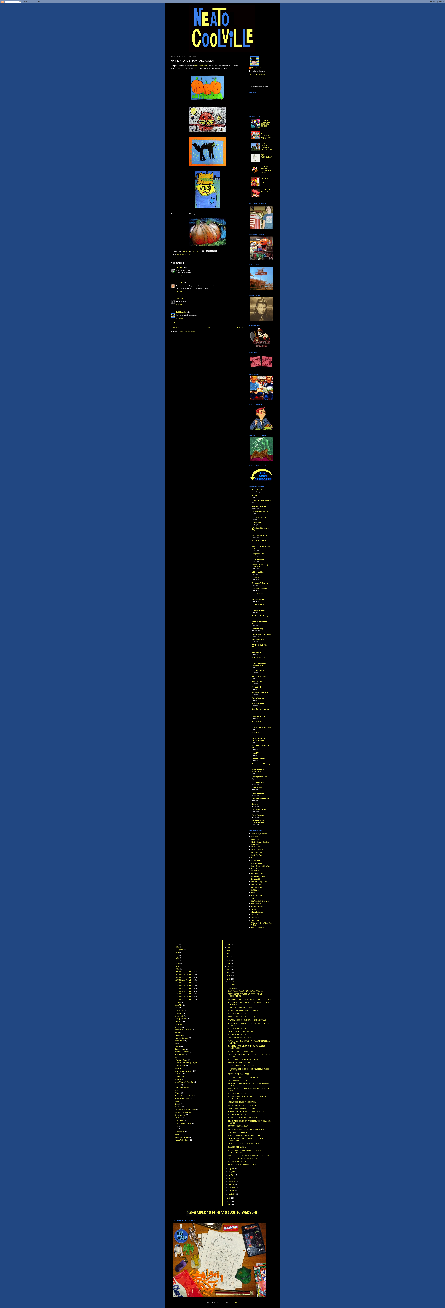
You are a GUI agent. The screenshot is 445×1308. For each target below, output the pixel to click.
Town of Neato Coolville (183, 1123)
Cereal (177, 1007)
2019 (229, 950)
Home (208, 327)
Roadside (178, 1101)
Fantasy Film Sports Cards (183, 1030)
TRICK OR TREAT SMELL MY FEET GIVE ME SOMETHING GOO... (245, 995)
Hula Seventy (256, 652)
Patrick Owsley (257, 687)
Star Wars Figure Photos (183, 1112)
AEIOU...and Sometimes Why (260, 529)
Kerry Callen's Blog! (259, 541)
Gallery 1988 (255, 860)
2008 (229, 1198)
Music (177, 1090)
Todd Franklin (186, 251)
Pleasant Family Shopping (261, 764)
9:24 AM (179, 275)
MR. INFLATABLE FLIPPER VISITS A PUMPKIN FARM (248, 1129)
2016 (229, 957)
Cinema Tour (255, 846)
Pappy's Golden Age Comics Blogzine (259, 664)
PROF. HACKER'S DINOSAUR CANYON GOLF (266, 146)
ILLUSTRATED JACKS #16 (237, 1034)
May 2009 (232, 1181)
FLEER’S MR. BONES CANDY (266, 191)
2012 (229, 969)
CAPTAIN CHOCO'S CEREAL (264, 180)
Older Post (240, 327)
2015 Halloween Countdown (184, 996)
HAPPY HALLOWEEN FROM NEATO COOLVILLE (246, 991)
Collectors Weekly (257, 852)
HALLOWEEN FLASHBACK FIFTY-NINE (243, 1059)
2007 (229, 1201)
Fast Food (178, 1032)
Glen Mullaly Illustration (260, 798)
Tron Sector (255, 917)
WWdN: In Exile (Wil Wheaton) (259, 646)
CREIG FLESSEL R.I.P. (266, 156)
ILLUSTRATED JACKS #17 (237, 1028)
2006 (229, 1204)
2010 (229, 976)
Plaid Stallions (257, 681)
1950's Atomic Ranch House (261, 727)
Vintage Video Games (182, 1140)
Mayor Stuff (179, 1068)
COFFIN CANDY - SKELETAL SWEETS (242, 1105)
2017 (229, 954)
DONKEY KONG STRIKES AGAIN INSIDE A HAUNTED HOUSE (248, 1090)
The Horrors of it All (259, 517)
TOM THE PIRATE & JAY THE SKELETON (243, 1144)
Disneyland (178, 1021)
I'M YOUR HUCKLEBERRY (238, 1126)
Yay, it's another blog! (259, 809)
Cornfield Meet (257, 787)
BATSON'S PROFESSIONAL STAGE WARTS (244, 1010)
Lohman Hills (255, 879)
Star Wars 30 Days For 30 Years (185, 1109)
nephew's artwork (200, 65)
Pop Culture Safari (258, 489)
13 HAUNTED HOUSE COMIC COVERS (242, 1102)
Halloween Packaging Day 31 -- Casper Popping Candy (266, 135)
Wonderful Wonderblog (260, 616)
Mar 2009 (232, 1188)
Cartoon (177, 1002)
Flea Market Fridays (181, 1038)
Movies (177, 1085)
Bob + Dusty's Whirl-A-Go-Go (261, 746)
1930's (177, 947)
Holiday (177, 1046)
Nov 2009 (232, 985)
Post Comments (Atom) (187, 331)
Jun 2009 (232, 1178)
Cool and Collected (258, 658)
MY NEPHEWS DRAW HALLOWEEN (241, 1017)
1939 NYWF (179, 950)
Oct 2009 (232, 988)
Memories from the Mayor (183, 1071)
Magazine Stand (180, 1065)
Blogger (235, 1302)
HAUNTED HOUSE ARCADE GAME (241, 1051)
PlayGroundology (258, 559)
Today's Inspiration (258, 793)
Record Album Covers (182, 1098)
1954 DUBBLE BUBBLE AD (238, 1132)
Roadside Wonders (257, 887)
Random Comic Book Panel (184, 1096)
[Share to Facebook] (213, 251)
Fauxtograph (179, 1035)
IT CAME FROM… (259, 605)
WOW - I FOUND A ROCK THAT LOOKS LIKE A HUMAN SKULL (249, 1055)
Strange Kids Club (257, 906)
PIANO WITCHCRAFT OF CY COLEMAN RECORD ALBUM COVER (249, 1122)
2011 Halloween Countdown (184, 985)
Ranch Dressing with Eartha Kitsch (259, 770)
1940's (177, 952)
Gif (176, 1043)
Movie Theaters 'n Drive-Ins (184, 1082)
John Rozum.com (258, 639)
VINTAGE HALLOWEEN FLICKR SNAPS (243, 1077)
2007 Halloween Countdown (184, 974)
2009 (229, 979)
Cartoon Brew (256, 522)
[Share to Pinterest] (215, 251)
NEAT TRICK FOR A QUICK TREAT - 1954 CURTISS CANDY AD (247, 1098)
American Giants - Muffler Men (261, 547)
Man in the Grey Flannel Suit (260, 882)
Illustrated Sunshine (181, 1052)
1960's (177, 958)
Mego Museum (256, 884)
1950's (177, 955)
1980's (177, 963)
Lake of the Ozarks (181, 1060)
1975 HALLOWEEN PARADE (238, 1080)
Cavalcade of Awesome (259, 588)
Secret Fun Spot (256, 895)
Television (178, 1118)
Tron (176, 1129)
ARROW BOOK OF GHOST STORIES (241, 1066)
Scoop (253, 893)
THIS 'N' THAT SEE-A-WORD (239, 1074)
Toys (176, 1126)
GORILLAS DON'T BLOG (261, 500)
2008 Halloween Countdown (184, 977)
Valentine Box (179, 1131)
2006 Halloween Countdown (184, 972)
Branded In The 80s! (259, 676)
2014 (229, 963)
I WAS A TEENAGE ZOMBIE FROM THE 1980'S (245, 1135)
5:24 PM (179, 305)
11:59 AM (179, 318)
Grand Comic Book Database (260, 866)
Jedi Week (178, 1057)
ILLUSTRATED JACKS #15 (237, 1094)
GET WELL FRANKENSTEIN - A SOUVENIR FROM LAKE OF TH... (249, 1042)
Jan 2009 (232, 1194)
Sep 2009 (232, 1169)
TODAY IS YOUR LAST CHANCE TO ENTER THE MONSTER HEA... (246, 1140)
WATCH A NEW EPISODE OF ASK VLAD (243, 1118)
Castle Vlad (255, 839)
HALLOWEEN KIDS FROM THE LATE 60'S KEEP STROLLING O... (246, 1151)
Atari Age (254, 836)
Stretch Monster (180, 1115)
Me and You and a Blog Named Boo (260, 565)
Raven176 (179, 298)
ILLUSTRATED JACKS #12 (237, 1161)
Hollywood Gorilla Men (260, 692)
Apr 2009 (232, 1184)
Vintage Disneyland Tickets (261, 634)
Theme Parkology (257, 912)
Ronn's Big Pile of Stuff (260, 535)
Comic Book (179, 1016)
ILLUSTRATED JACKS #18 (237, 1014)
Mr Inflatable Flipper (182, 1087)
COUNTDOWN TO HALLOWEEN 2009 (242, 1165)
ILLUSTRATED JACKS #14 (237, 1114)
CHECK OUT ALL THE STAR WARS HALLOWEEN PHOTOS (250, 999)
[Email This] (207, 251)
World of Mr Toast (257, 928)
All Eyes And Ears (258, 572)
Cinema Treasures (257, 849)
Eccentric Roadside (258, 758)
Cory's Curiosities (258, 594)
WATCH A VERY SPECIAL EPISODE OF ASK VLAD (247, 1020)
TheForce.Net (255, 909)
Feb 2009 (232, 1191)
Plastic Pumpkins (258, 815)
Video (177, 1134)
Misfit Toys (178, 1074)
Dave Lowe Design (258, 703)
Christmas (178, 1013)
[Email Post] (202, 251)
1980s (177, 966)
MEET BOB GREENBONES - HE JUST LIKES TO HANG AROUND (248, 1084)
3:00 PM (179, 291)
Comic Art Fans (256, 855)
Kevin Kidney (256, 733)
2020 (229, 947)
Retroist (254, 495)
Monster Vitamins (180, 1076)
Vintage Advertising (181, 1137)
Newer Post (175, 327)
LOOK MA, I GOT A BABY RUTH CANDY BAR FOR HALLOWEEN (246, 1047)
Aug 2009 (232, 1172)
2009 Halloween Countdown (185, 254)
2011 (229, 973)
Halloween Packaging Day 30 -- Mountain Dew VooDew (266, 169)
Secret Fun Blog (257, 628)
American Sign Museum (259, 834)
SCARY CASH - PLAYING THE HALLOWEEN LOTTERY (248, 1155)
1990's (177, 969)
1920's (177, 944)
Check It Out (179, 1010)
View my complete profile (257, 74)
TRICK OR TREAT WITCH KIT (239, 1038)
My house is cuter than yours (260, 622)
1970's (177, 961)
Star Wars (178, 1107)
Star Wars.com (256, 904)
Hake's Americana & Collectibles (258, 870)
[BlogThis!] (209, 251)
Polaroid (177, 1093)
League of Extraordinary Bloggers (186, 1063)
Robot (177, 1104)
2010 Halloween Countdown (184, 983)
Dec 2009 (232, 982)
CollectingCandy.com (259, 716)
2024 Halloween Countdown (184, 999)
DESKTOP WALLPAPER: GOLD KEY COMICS (266, 123)
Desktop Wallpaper (181, 1019)
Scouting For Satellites (259, 776)
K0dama (179, 267)
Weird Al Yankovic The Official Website (261, 924)
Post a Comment (179, 323)
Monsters (178, 1079)
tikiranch (255, 804)
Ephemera (178, 1027)
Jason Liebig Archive (258, 876)
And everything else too (260, 511)
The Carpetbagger (258, 782)
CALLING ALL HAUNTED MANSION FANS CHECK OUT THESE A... (249, 1003)
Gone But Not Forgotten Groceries (260, 710)
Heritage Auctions (257, 873)
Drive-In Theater (256, 858)
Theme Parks (179, 1120)
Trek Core (254, 915)
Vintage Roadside (258, 698)
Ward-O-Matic (257, 722)
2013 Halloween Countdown (184, 991)
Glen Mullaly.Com (257, 863)
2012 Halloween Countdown (184, 988)
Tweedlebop (255, 920)
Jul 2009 (232, 1175)
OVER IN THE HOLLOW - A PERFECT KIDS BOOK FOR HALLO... (248, 1024)
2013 (229, 966)
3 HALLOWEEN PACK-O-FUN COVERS (242, 1007)
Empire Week (179, 1024)
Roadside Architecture (259, 506)
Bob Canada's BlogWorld (260, 583)
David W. (179, 283)
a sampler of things (258, 610)
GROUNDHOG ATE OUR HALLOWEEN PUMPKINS (246, 1111)
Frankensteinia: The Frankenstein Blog (259, 739)
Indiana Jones (179, 1054)
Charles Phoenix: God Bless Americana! (260, 843)
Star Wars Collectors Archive (260, 901)
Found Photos (179, 1041)
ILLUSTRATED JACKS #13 (237, 1147)
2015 (229, 960)
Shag (252, 898)
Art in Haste (256, 577)
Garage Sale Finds (258, 553)
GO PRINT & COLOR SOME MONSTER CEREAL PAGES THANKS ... (248, 1070)
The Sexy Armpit (258, 670)
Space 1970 (255, 753)
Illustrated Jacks (180, 1049)
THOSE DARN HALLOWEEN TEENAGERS (243, 1108)
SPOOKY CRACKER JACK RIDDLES (241, 1031)
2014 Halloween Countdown (184, 994)
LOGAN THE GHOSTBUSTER (239, 1062)
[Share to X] (211, 251)
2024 (229, 944)
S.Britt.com (255, 890)
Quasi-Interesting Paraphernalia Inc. (258, 821)
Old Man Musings (258, 599)
